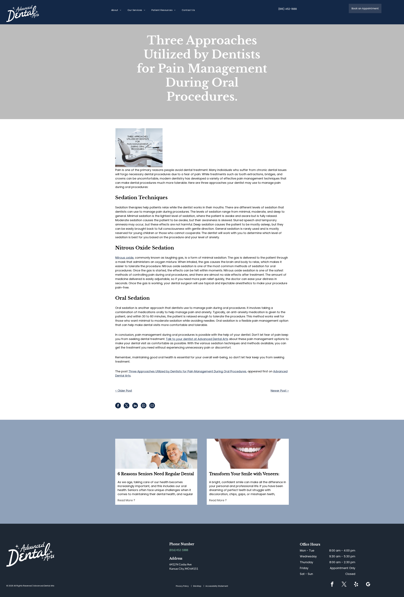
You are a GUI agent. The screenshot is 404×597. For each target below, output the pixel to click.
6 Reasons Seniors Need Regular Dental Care (156, 474)
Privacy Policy (182, 586)
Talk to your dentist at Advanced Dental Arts (197, 339)
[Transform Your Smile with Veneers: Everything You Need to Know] (248, 454)
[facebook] (332, 584)
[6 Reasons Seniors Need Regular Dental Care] (156, 454)
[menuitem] (116, 10)
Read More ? (126, 500)
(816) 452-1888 (178, 550)
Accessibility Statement (216, 586)
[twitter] (344, 584)
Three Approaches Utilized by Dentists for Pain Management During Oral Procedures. (187, 371)
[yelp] (356, 584)
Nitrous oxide (124, 258)
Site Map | (199, 586)
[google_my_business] (368, 584)
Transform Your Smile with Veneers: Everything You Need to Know (244, 474)
